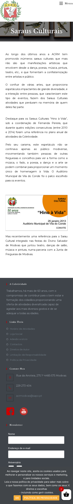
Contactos (16, 344)
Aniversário (14, 462)
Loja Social (16, 334)
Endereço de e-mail (19, 448)
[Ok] (68, 485)
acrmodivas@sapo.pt (29, 395)
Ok (17, 498)
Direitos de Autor (20, 349)
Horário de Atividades (22, 328)
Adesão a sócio (18, 339)
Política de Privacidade (23, 359)
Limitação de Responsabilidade (28, 354)
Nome (11, 433)
